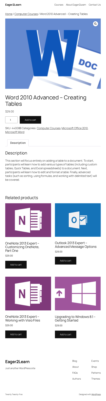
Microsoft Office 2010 (75, 128)
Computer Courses (26, 14)
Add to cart (30, 119)
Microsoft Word (14, 132)
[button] (95, 23)
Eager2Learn (13, 4)
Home (8, 14)
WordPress (96, 394)
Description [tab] (18, 143)
